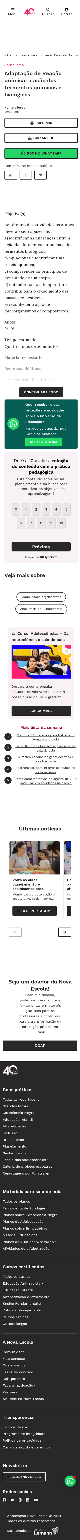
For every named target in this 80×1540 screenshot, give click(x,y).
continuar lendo (41, 392)
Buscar (48, 14)
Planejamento (14, 1146)
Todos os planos (16, 1201)
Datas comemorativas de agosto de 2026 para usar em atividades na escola (42, 781)
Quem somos (14, 1365)
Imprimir (44, 123)
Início (8, 55)
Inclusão (10, 1133)
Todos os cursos (16, 1276)
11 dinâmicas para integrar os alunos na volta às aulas (41, 770)
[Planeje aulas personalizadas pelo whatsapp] (70, 1481)
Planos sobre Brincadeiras (25, 1228)
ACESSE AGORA (44, 442)
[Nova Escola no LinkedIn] (27, 1500)
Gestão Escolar (15, 1153)
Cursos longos (15, 1324)
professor (19, 107)
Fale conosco (14, 1358)
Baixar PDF (43, 138)
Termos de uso (15, 1427)
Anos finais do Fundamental (41, 608)
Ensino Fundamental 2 (22, 1303)
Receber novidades (24, 1477)
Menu (13, 14)
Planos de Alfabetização (23, 1221)
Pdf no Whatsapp (44, 153)
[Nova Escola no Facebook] (4, 1500)
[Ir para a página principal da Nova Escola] (30, 12)
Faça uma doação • (19, 1385)
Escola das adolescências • (25, 1160)
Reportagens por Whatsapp (26, 1173)
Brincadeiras (13, 1140)
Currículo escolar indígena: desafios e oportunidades (40, 759)
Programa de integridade (24, 1434)
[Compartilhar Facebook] (26, 175)
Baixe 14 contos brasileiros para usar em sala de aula (41, 748)
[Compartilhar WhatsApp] (10, 175)
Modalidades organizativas (41, 597)
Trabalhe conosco (18, 1372)
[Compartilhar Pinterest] (40, 175)
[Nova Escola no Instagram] (20, 1500)
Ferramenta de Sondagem (25, 1208)
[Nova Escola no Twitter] (12, 1500)
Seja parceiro (14, 1379)
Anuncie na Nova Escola (23, 1399)
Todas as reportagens (21, 1099)
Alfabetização (14, 1126)
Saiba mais (41, 711)
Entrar (66, 14)
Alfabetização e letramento (26, 1297)
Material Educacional (21, 1235)
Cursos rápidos (15, 1317)
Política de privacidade (22, 1440)
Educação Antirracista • (23, 1283)
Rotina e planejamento (22, 1310)
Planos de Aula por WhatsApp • (29, 1242)
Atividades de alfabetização (26, 1248)
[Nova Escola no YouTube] (36, 1500)
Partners (10, 1392)
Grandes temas (16, 1106)
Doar (40, 1045)
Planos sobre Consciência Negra (30, 1215)
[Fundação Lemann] (46, 1531)
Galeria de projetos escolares (27, 1166)
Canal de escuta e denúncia (26, 1447)
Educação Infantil (18, 1119)
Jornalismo (28, 55)
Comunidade (14, 1352)
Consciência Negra (18, 1113)
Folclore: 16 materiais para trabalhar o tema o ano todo (41, 737)
